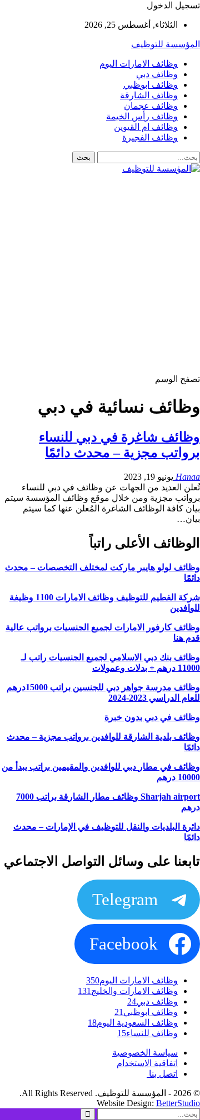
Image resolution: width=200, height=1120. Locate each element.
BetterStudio (178, 1103)
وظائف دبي (157, 74)
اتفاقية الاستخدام (147, 1063)
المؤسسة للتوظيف (165, 44)
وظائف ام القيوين (146, 127)
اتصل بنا (162, 1073)
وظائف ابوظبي (150, 84)
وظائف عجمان (151, 106)
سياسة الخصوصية (145, 1052)
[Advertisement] (100, 274)
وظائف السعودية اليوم (133, 1022)
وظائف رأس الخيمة (142, 116)
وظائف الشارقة (149, 95)
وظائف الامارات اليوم (138, 63)
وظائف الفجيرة (150, 137)
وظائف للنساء (147, 1033)
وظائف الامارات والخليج (128, 991)
